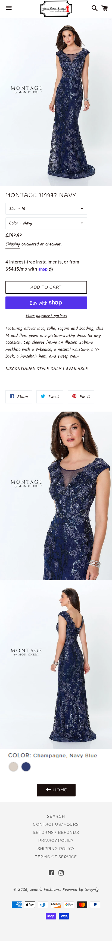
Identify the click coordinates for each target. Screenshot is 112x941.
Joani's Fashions (45, 889)
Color (13, 223)
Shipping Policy (56, 849)
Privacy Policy (56, 840)
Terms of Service (56, 857)
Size (12, 208)
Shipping (12, 244)
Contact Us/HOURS (56, 824)
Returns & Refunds (56, 832)
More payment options (46, 316)
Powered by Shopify (81, 889)
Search (56, 816)
